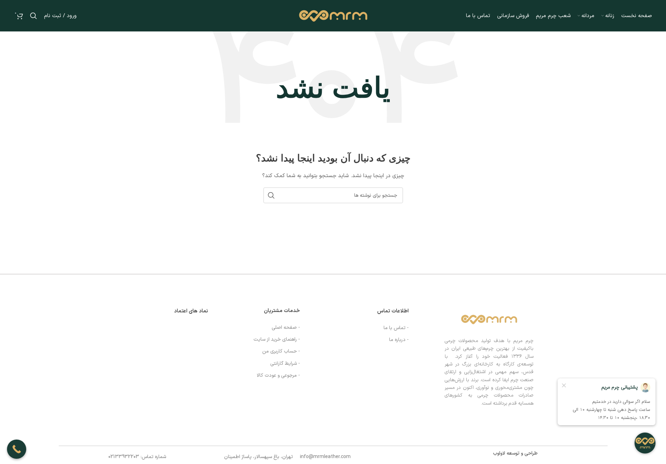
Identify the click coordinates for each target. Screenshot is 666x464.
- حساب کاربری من (281, 351)
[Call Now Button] (16, 449)
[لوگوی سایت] (333, 15)
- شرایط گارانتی (285, 363)
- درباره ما (399, 339)
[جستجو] (34, 16)
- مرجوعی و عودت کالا (278, 375)
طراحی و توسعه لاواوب (515, 453)
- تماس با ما (396, 328)
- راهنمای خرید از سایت (276, 339)
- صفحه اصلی (286, 327)
